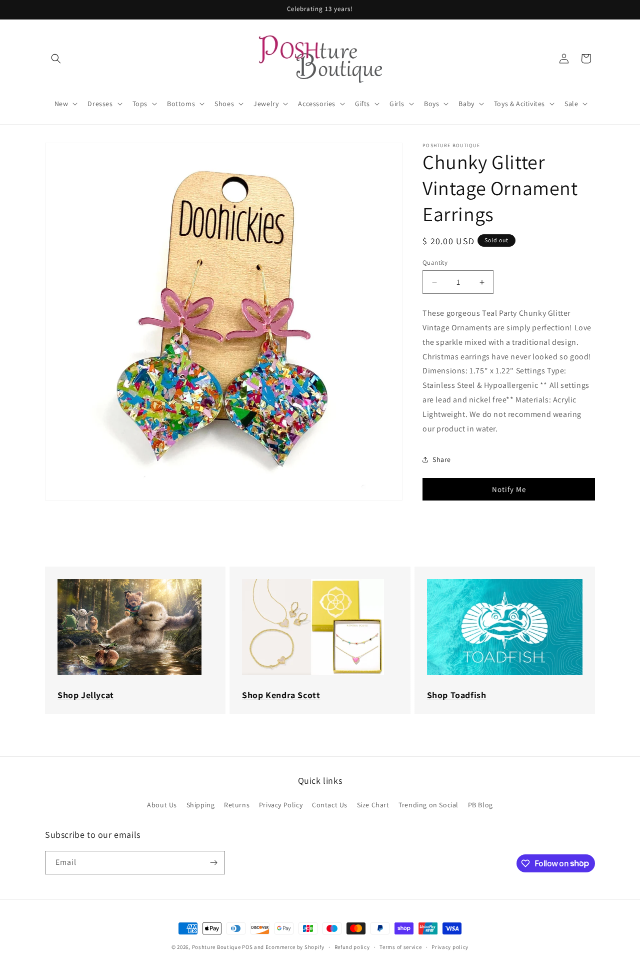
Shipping (200, 804)
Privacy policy (450, 946)
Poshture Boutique (216, 946)
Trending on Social (428, 804)
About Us (162, 804)
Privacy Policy (280, 804)
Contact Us (330, 804)
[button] (56, 59)
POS (247, 946)
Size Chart (373, 804)
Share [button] (441, 459)
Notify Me (509, 489)
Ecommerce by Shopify (295, 946)
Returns (237, 804)
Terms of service (401, 946)
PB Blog (480, 804)
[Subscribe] (213, 862)
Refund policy (352, 946)
